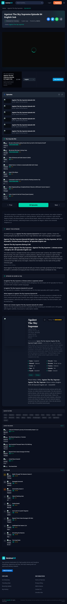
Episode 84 (27, 8)
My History (5, 589)
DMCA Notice (39, 586)
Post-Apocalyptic (36, 417)
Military (23, 417)
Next (56, 205)
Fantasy (48, 415)
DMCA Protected (7, 570)
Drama (42, 415)
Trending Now (6, 583)
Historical (59, 415)
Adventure (18, 415)
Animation (25, 415)
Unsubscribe (39, 592)
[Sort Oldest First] (62, 94)
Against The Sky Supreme (15, 8)
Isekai (5, 417)
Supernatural (56, 417)
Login (49, 3)
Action (5, 415)
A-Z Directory (6, 580)
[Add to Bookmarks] (44, 319)
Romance (44, 417)
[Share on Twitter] (52, 19)
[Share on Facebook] (48, 19)
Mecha (17, 417)
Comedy (31, 415)
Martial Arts (11, 417)
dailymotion (58, 79)
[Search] (42, 3)
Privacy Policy (39, 583)
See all (62, 425)
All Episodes (33, 205)
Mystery (29, 417)
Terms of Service (40, 580)
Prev (10, 205)
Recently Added (6, 586)
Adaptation (11, 415)
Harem (53, 415)
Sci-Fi (50, 417)
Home (4, 8)
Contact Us (38, 589)
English (27, 79)
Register (57, 3)
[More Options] (61, 19)
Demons (37, 415)
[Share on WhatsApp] (57, 19)
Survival (5, 420)
